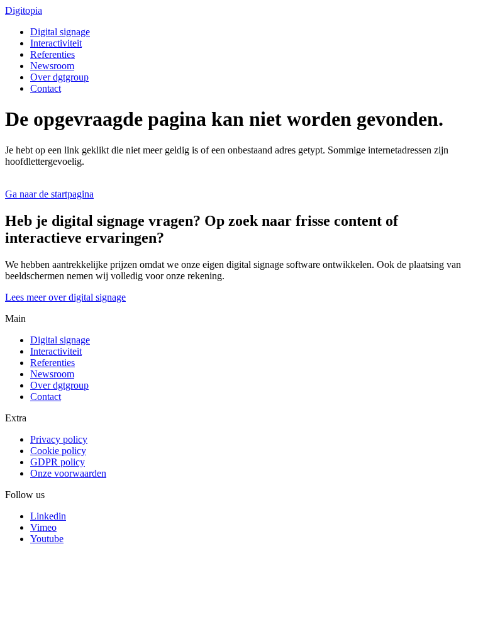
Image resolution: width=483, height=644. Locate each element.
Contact (45, 88)
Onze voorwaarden (68, 473)
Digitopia (23, 10)
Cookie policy (58, 450)
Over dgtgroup (59, 77)
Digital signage (60, 31)
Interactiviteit (56, 43)
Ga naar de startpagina (49, 194)
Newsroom (52, 65)
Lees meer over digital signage (65, 297)
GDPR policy (57, 462)
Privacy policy (58, 439)
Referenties (52, 54)
